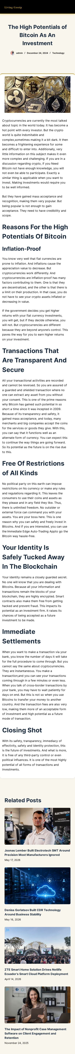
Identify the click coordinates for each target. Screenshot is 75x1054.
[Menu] (68, 6)
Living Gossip (13, 7)
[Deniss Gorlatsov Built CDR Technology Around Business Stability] (38, 885)
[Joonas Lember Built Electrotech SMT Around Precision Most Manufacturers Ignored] (38, 826)
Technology (58, 53)
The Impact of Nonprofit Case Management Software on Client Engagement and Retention (35, 1033)
